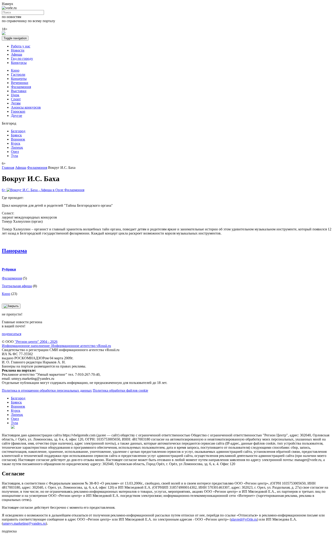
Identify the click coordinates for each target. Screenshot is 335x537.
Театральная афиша (17, 286)
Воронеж (18, 139)
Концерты (19, 79)
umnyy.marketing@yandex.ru (24, 523)
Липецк (17, 147)
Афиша (16, 54)
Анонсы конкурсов (26, 107)
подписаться (11, 334)
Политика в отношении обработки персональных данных (47, 390)
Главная (8, 167)
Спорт (16, 99)
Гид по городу (22, 58)
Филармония (21, 87)
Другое (16, 115)
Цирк (15, 95)
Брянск (16, 135)
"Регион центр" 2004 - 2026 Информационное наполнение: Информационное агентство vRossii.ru (56, 344)
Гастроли (18, 74)
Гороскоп (18, 111)
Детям (16, 103)
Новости (17, 50)
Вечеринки (19, 83)
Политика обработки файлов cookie (120, 390)
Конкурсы (19, 63)
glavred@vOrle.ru (244, 519)
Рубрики (9, 269)
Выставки (18, 91)
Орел (15, 152)
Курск (15, 143)
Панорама (14, 251)
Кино (15, 70)
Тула (14, 156)
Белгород (18, 131)
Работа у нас (20, 46)
